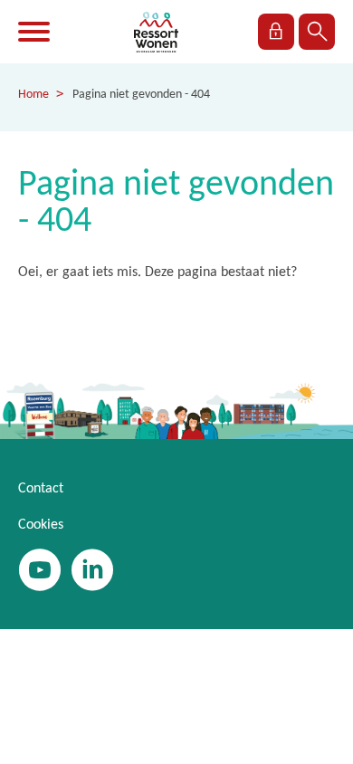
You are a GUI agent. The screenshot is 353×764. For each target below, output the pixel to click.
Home (33, 94)
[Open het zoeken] (317, 32)
